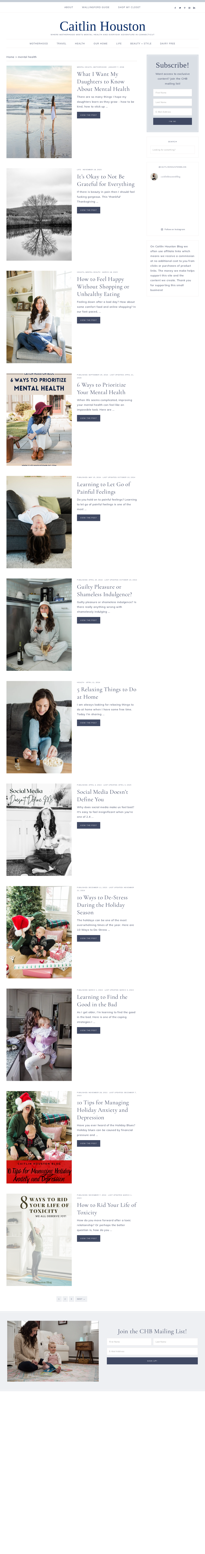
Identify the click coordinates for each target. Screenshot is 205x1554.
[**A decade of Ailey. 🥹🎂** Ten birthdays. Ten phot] (184, 203)
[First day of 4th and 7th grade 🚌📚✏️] (161, 190)
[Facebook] (176, 4)
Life (79, 170)
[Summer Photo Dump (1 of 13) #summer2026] (184, 217)
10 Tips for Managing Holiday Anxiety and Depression (103, 1110)
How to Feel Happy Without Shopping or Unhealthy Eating (103, 286)
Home (10, 57)
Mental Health (84, 67)
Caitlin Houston (103, 26)
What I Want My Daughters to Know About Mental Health (103, 81)
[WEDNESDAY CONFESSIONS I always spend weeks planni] (161, 217)
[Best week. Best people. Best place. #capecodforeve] (184, 190)
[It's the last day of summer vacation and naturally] (161, 203)
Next (81, 1299)
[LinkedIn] (195, 4)
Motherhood (100, 67)
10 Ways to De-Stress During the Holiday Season (102, 905)
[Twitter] (181, 4)
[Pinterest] (185, 4)
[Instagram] (190, 4)
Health (80, 272)
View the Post (88, 115)
